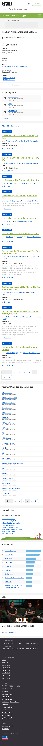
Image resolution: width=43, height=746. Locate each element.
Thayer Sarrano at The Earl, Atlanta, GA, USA (20, 136)
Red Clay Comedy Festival (10, 527)
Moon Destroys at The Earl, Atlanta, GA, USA (20, 196)
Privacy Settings (7, 707)
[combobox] (21, 9)
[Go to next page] (9, 377)
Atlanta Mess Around (8, 519)
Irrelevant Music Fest (8, 525)
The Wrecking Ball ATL (9, 531)
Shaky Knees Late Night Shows (12, 529)
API (3, 720)
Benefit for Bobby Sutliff (9, 521)
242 (4, 377)
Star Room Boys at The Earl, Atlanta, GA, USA (20, 159)
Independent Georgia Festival (11, 523)
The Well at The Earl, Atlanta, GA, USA (19, 218)
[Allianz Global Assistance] (5, 737)
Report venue (15, 85)
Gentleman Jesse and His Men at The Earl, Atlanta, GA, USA (21, 288)
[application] (21, 611)
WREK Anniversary (8, 533)
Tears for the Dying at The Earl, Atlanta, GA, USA (20, 348)
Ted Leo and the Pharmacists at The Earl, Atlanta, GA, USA (21, 252)
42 (31, 501)
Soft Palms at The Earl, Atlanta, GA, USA (20, 233)
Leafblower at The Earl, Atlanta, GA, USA (20, 180)
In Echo (19, 237)
